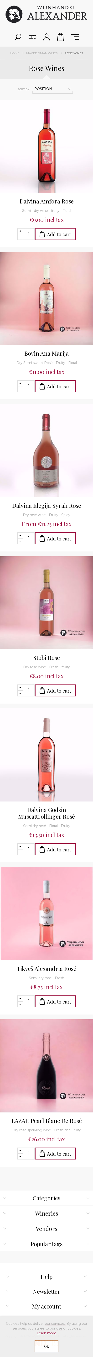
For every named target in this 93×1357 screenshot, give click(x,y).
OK (46, 1346)
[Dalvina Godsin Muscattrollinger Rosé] (46, 754)
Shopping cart (61, 37)
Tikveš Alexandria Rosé (46, 968)
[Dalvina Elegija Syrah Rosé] (46, 450)
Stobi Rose (46, 657)
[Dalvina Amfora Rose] (46, 146)
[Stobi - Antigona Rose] (46, 602)
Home (14, 53)
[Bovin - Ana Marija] (46, 298)
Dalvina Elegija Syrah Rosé (46, 505)
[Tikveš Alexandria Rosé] (46, 913)
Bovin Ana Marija (46, 353)
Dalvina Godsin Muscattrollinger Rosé (46, 813)
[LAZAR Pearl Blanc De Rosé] (46, 1065)
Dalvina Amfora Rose (47, 201)
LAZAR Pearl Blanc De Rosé (46, 1120)
